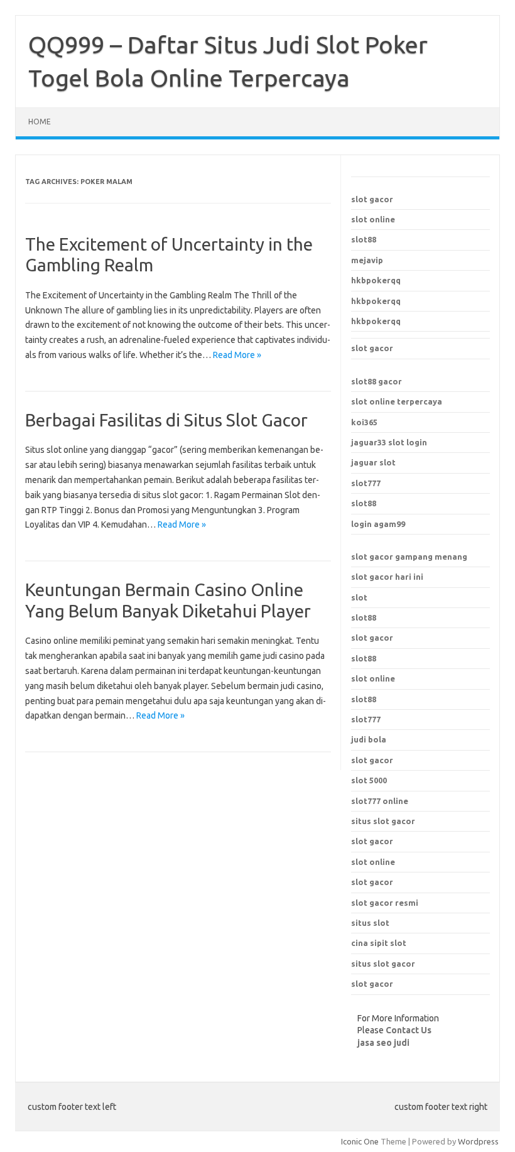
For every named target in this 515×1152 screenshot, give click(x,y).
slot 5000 (369, 780)
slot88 (363, 239)
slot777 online (379, 800)
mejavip (367, 260)
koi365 (364, 422)
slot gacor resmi (384, 902)
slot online (373, 219)
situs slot (370, 922)
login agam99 (378, 523)
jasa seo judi (383, 1043)
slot (359, 597)
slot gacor (372, 199)
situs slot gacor (383, 821)
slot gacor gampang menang (409, 556)
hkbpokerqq (376, 280)
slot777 (366, 483)
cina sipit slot (378, 942)
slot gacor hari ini (387, 576)
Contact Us (408, 1030)
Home (39, 121)
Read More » (237, 355)
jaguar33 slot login (389, 442)
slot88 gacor (376, 381)
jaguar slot (373, 462)
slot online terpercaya (396, 401)
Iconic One (360, 1141)
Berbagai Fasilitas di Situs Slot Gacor (166, 420)
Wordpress (478, 1141)
